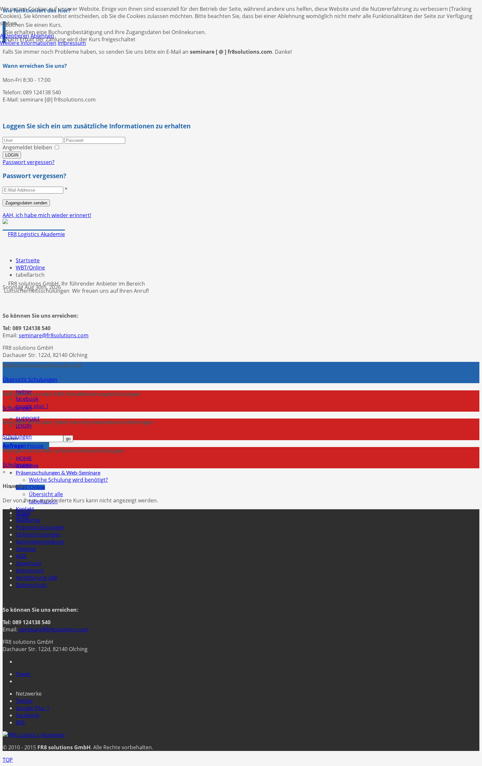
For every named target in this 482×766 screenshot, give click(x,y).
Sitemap (26, 548)
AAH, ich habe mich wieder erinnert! (47, 215)
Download (28, 563)
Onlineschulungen (38, 534)
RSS (20, 722)
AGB (21, 556)
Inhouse (24, 445)
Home (23, 512)
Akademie (28, 520)
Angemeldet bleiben (27, 147)
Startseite (28, 260)
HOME (24, 458)
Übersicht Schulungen (30, 379)
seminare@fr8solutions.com (54, 335)
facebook (27, 398)
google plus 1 (32, 406)
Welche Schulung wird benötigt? (68, 479)
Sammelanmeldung (40, 541)
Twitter (24, 700)
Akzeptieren (14, 35)
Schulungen (17, 408)
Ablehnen (42, 35)
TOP (8, 759)
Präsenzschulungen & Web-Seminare (58, 473)
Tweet (23, 674)
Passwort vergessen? (28, 162)
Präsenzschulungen (40, 527)
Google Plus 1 (33, 708)
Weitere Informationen (28, 43)
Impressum (30, 570)
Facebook (27, 715)
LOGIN (23, 426)
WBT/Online (30, 487)
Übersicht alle (46, 494)
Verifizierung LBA (36, 577)
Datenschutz (31, 585)
